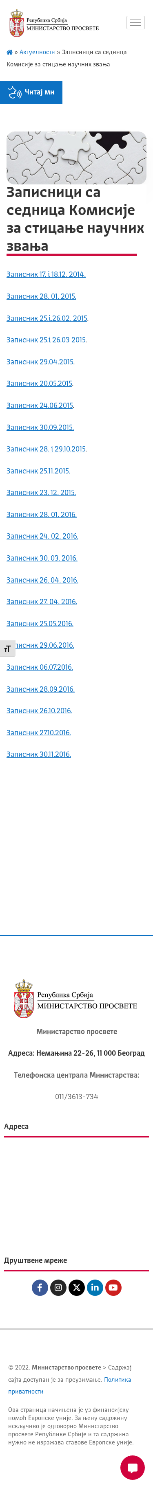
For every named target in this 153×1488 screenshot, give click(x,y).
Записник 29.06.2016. (40, 645)
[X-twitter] (77, 1288)
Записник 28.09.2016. (41, 689)
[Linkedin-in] (95, 1288)
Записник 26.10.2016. (39, 711)
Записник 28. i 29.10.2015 (46, 449)
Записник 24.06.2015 (40, 406)
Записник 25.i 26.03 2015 (46, 340)
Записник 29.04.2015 (40, 362)
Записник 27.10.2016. (39, 733)
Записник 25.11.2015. (38, 471)
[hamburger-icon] (135, 22)
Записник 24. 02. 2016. (42, 536)
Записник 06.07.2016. (40, 667)
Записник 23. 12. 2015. (41, 493)
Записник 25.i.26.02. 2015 (47, 318)
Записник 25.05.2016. (40, 624)
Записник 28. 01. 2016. (42, 515)
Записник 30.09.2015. (40, 428)
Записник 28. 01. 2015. (41, 296)
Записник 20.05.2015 (39, 384)
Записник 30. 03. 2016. (42, 558)
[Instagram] (58, 1288)
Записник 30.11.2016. (39, 754)
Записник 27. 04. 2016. (42, 602)
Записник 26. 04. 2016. (42, 580)
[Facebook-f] (40, 1288)
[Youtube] (113, 1288)
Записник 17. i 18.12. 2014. (46, 274)
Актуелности (37, 53)
